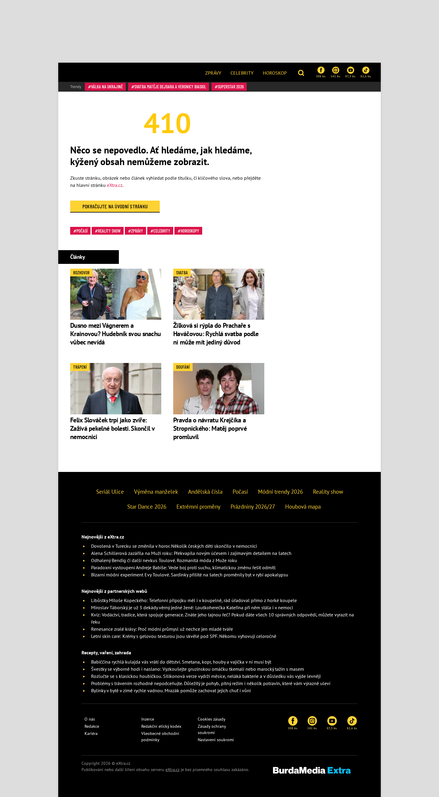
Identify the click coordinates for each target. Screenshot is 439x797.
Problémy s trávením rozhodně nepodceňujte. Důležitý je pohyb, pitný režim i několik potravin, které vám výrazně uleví (210, 683)
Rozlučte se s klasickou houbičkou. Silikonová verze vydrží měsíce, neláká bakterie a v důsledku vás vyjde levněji (206, 676)
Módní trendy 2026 (280, 491)
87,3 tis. (350, 76)
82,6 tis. (365, 76)
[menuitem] (213, 72)
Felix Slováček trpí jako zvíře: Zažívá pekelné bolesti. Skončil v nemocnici (112, 428)
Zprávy (213, 73)
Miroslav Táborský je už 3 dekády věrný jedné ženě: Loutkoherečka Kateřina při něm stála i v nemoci (192, 607)
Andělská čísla (205, 491)
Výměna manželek (156, 491)
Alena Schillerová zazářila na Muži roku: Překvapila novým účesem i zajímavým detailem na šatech (191, 553)
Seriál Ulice (110, 491)
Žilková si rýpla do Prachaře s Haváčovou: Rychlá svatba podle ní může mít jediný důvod (215, 333)
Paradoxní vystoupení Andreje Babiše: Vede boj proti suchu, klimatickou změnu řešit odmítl (183, 567)
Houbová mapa (303, 506)
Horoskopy (190, 230)
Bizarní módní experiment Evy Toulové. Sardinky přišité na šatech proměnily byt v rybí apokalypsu (189, 575)
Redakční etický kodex (161, 726)
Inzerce (147, 719)
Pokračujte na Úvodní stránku (115, 206)
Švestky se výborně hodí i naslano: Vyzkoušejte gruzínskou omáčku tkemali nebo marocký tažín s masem (197, 669)
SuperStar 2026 (231, 86)
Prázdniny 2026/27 (253, 506)
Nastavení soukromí (216, 739)
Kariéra (91, 733)
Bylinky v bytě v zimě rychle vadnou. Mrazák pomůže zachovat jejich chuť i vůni (171, 690)
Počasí (82, 230)
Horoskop (275, 73)
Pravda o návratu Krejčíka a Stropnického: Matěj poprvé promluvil (210, 428)
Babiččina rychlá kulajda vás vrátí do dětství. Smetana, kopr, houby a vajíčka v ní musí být (181, 662)
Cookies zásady (211, 719)
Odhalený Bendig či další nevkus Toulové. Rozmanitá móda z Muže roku (164, 560)
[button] (302, 72)
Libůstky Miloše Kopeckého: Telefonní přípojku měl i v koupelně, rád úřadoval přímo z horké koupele (194, 600)
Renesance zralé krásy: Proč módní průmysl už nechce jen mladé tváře (162, 629)
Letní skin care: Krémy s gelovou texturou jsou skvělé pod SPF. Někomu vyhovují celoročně (183, 636)
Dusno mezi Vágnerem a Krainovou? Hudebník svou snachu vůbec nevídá (115, 333)
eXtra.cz (114, 185)
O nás (90, 719)
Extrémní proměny (198, 506)
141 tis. (335, 76)
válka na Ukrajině (107, 86)
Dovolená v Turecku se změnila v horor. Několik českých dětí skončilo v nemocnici (174, 546)
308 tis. (321, 76)
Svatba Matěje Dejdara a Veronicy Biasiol (170, 86)
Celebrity (242, 73)
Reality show (109, 230)
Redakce (92, 726)
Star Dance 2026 (146, 506)
